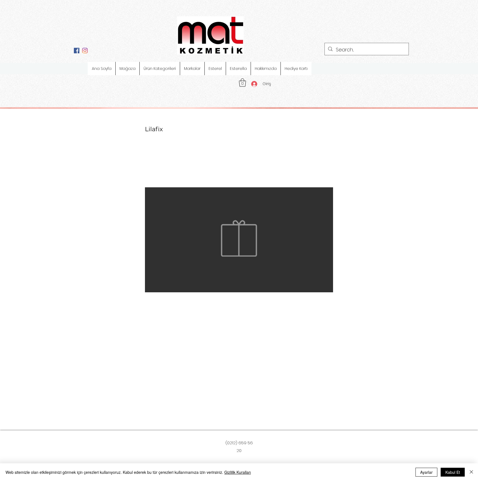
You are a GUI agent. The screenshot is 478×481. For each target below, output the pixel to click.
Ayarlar (426, 472)
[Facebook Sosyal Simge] (76, 50)
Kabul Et (452, 472)
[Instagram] (85, 50)
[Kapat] (471, 472)
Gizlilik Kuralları (237, 472)
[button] (242, 82)
